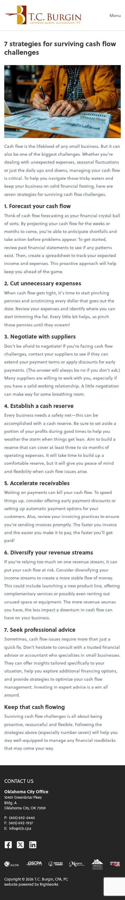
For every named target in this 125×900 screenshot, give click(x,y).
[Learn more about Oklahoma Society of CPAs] (33, 864)
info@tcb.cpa (20, 828)
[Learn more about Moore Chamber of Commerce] (77, 864)
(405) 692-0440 (22, 817)
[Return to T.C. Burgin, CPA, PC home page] (43, 15)
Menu (115, 15)
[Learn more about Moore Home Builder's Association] (97, 864)
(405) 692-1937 (21, 822)
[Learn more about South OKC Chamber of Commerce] (56, 864)
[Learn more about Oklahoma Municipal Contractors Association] (115, 864)
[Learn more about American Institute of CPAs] (11, 864)
